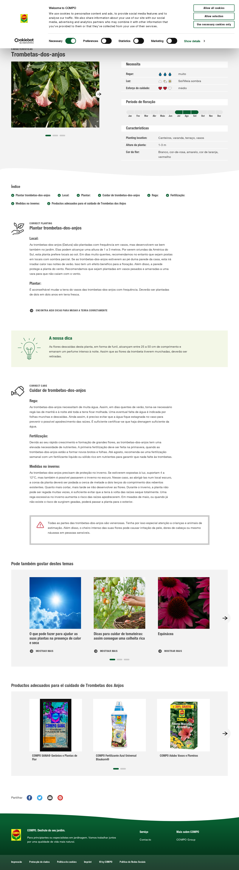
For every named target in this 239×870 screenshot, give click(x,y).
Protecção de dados (39, 862)
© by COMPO (105, 862)
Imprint (88, 862)
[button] (48, 135)
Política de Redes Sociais (132, 862)
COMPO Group (185, 839)
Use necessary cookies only (214, 24)
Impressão (16, 862)
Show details (192, 41)
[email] (50, 798)
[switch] (106, 41)
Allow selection (214, 16)
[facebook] (29, 798)
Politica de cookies (67, 862)
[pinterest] (60, 798)
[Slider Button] (99, 94)
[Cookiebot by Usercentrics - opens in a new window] (24, 41)
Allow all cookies (214, 8)
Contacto (145, 839)
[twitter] (39, 798)
